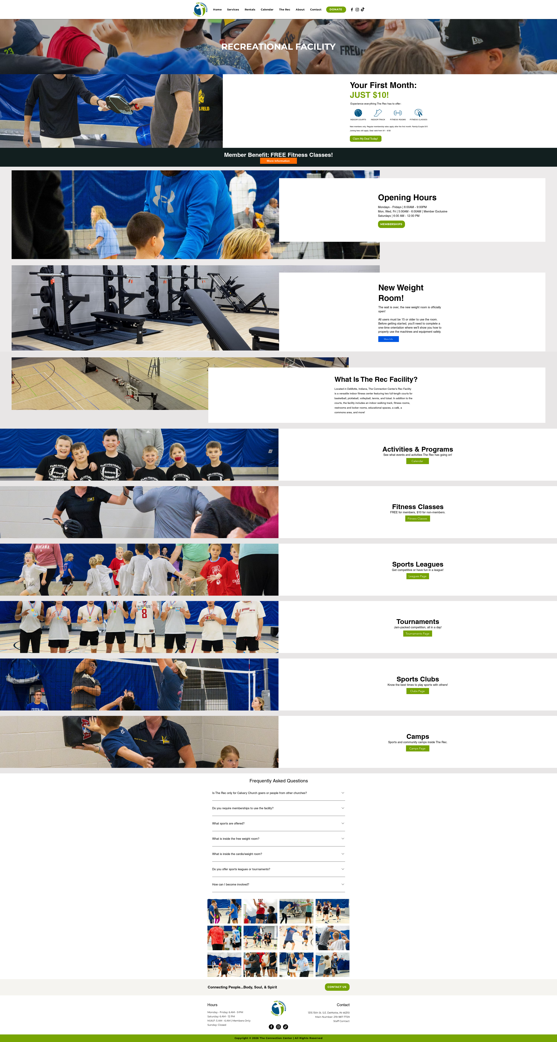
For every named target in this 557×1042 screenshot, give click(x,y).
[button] (233, 10)
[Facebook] (352, 9)
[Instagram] (357, 9)
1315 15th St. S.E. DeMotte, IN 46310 (329, 1012)
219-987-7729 (342, 1016)
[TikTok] (362, 9)
